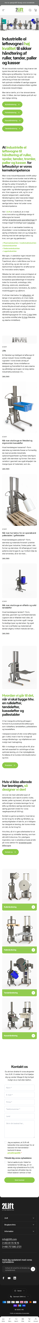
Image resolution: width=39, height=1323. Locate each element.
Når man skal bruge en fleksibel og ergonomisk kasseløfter (17, 441)
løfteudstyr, (26, 295)
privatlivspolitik (14, 1153)
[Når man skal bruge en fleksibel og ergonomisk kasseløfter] (19, 408)
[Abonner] (33, 1269)
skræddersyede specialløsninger (21, 220)
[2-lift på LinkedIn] (14, 1278)
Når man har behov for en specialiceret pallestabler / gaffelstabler (19, 534)
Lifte (4, 351)
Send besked (19, 1180)
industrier (31, 223)
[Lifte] (19, 340)
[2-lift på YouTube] (9, 1278)
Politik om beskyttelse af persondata (19, 1313)
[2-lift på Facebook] (3, 1278)
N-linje (24, 317)
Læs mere (5, 376)
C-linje (29, 315)
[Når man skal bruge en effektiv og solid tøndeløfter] (19, 580)
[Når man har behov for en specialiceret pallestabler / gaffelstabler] (19, 500)
